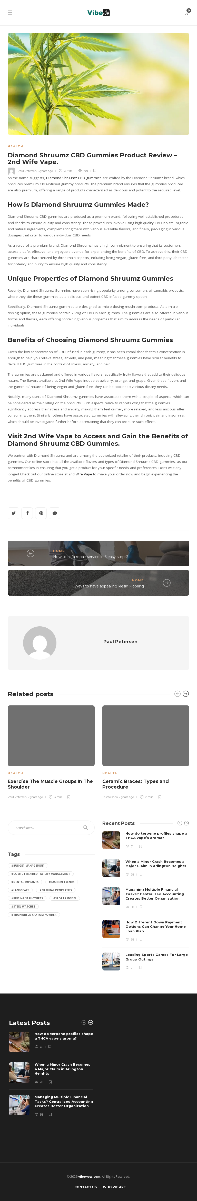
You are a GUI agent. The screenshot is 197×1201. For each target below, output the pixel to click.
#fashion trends (61, 882)
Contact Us (85, 1187)
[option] (51, 751)
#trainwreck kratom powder (33, 914)
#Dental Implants (24, 882)
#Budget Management (28, 865)
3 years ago (45, 170)
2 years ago (126, 797)
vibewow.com (89, 1176)
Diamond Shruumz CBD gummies (74, 178)
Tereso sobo (110, 797)
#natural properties (56, 890)
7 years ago (35, 797)
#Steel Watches (23, 906)
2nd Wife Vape (80, 474)
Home (59, 551)
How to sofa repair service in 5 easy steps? (91, 556)
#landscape (20, 890)
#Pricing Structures (27, 898)
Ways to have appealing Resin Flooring (109, 586)
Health (15, 146)
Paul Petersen (27, 170)
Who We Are (114, 1187)
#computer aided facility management (40, 874)
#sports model (64, 898)
